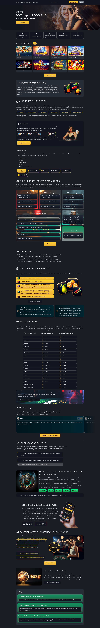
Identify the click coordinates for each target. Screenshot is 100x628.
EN (36, 2)
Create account (73, 2)
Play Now (22, 22)
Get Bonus (50, 244)
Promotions (22, 2)
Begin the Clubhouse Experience (29, 399)
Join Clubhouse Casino (52, 582)
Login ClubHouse (35, 301)
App (34, 2)
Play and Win (50, 563)
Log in (17, 2)
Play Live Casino (23, 143)
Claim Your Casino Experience (50, 435)
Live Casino (29, 2)
